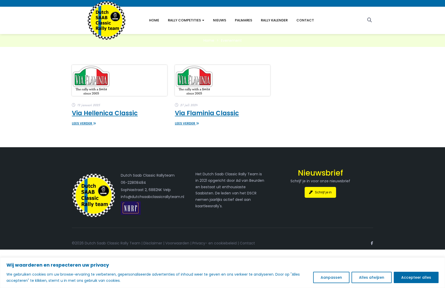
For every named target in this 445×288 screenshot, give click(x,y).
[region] (222, 272)
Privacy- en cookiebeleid (214, 243)
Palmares (243, 20)
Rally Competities (185, 20)
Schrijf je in (323, 192)
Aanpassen (331, 277)
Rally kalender (274, 20)
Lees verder (82, 123)
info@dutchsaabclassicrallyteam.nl (152, 196)
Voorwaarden (177, 243)
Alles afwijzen (371, 277)
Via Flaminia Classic (207, 113)
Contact (305, 20)
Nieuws (219, 20)
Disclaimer (152, 243)
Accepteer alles (416, 277)
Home (154, 20)
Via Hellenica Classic (105, 113)
